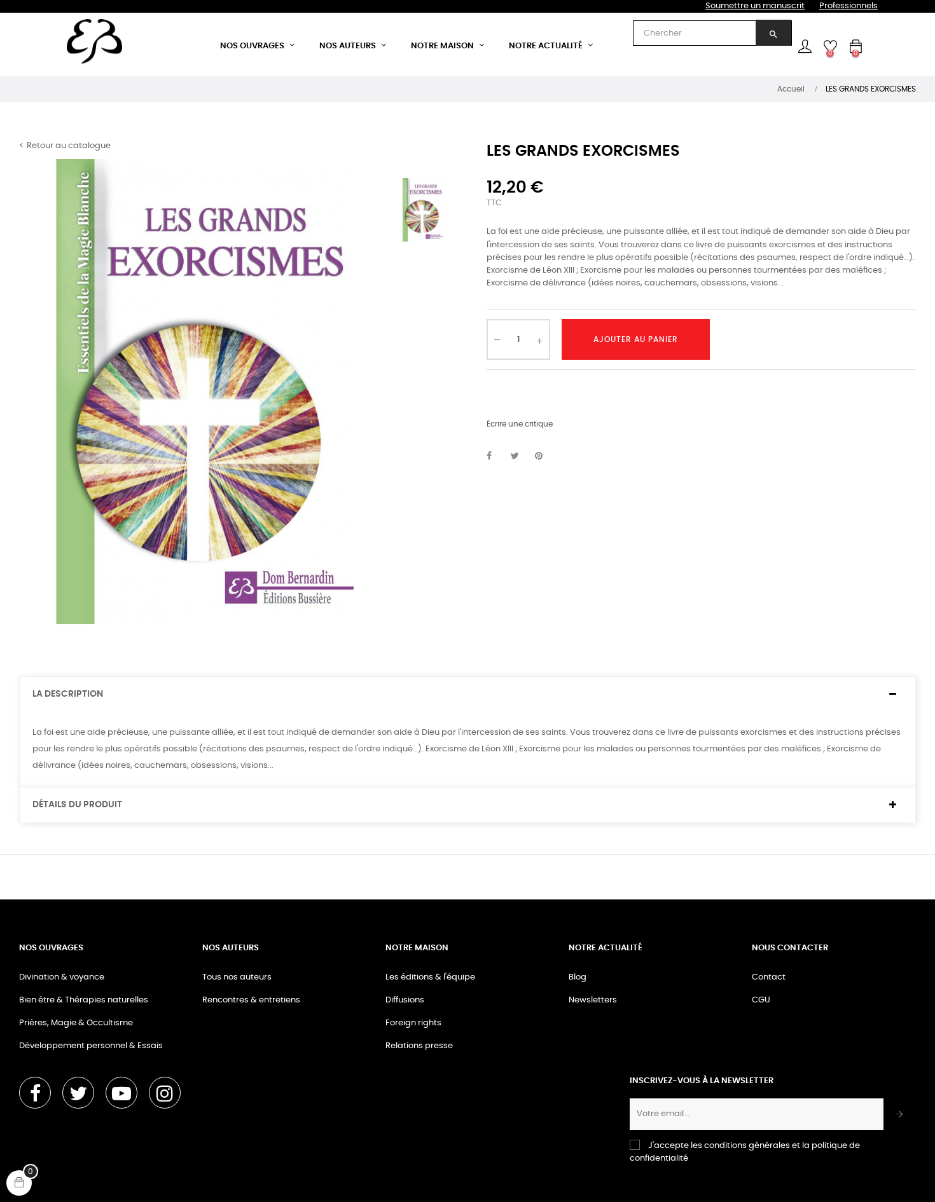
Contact (769, 977)
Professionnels (848, 6)
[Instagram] (164, 1092)
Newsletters (593, 1000)
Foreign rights (413, 1023)
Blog (577, 977)
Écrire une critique (520, 424)
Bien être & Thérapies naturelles (83, 1000)
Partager (496, 456)
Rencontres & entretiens (251, 1000)
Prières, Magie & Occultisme (76, 1023)
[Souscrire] (899, 1114)
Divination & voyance (61, 977)
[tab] (467, 694)
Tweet (520, 456)
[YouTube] (121, 1092)
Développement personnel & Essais (91, 1046)
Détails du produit (77, 804)
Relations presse (419, 1046)
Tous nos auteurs (237, 977)
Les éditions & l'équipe (430, 977)
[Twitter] (78, 1092)
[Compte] (804, 46)
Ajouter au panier (635, 339)
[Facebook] (35, 1092)
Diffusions (404, 1000)
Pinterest (544, 456)
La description (67, 694)
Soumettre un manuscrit (755, 6)
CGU (761, 1000)
